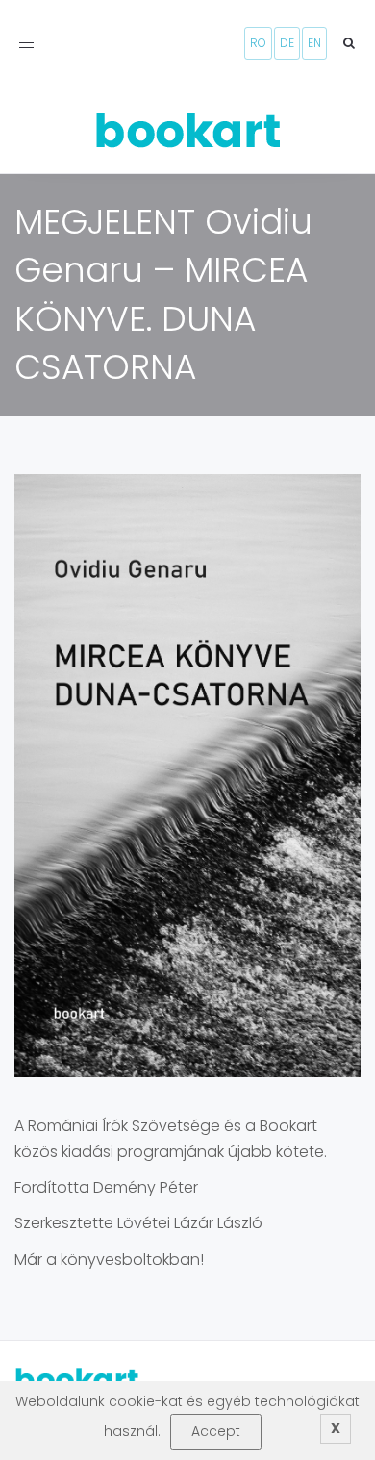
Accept (215, 1431)
